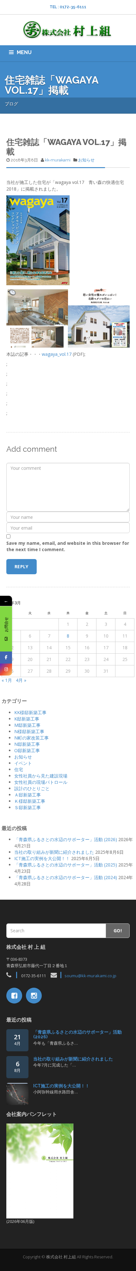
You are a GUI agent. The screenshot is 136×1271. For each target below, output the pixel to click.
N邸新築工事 (27, 744)
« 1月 (7, 680)
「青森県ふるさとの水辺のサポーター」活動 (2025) (65, 865)
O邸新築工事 (27, 750)
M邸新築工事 (27, 725)
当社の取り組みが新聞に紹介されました (54, 852)
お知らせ (86, 160)
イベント (23, 763)
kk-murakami (58, 160)
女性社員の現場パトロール (40, 782)
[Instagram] (6, 670)
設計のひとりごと (32, 788)
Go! (118, 931)
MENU (24, 52)
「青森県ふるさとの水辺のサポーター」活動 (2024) (65, 877)
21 (17, 1039)
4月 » (21, 680)
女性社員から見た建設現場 (40, 776)
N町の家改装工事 (31, 738)
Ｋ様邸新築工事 (29, 801)
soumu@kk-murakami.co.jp (90, 975)
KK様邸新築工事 (30, 712)
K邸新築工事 (26, 719)
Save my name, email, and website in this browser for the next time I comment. (67, 546)
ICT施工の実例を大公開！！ (42, 858)
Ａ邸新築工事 (27, 795)
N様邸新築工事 (29, 731)
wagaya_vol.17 (56, 354)
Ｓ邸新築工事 (27, 807)
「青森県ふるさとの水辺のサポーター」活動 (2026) (65, 839)
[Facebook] (6, 657)
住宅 (18, 769)
